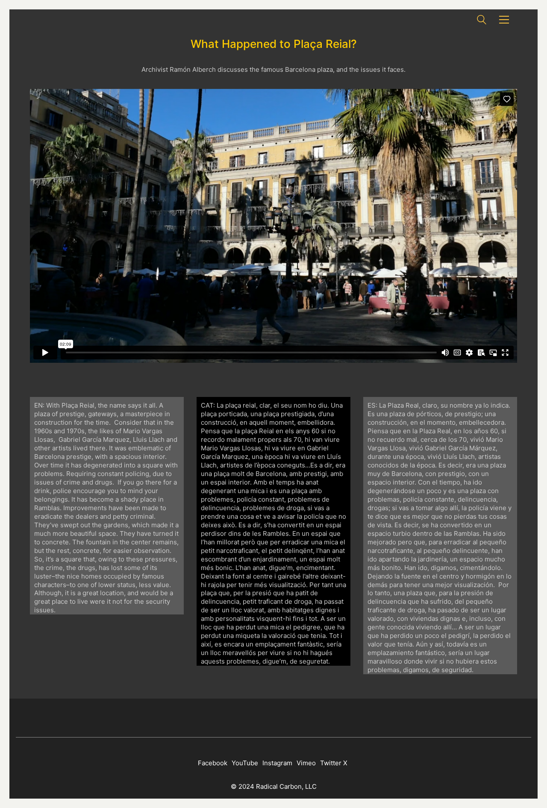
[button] (504, 20)
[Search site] (481, 20)
